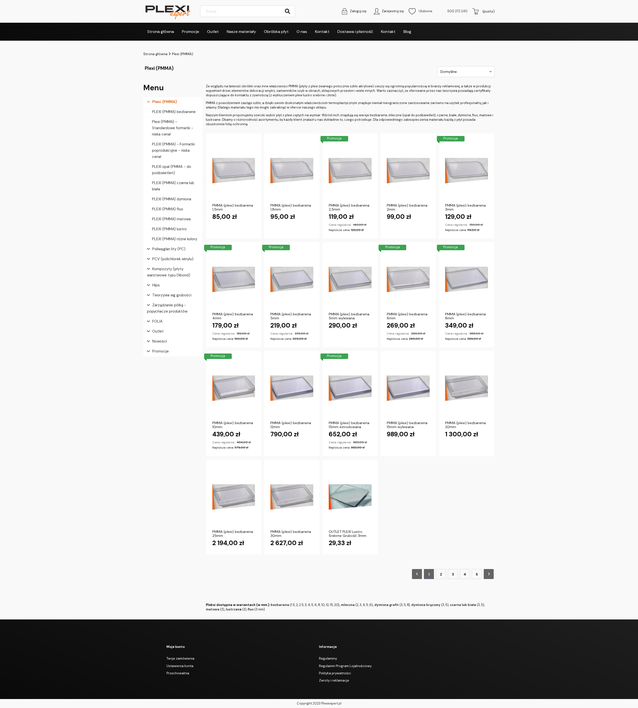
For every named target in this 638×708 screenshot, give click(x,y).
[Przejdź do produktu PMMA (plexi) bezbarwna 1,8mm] (291, 171)
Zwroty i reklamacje (334, 680)
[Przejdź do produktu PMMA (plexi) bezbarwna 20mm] (466, 388)
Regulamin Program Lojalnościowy (345, 666)
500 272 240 (457, 11)
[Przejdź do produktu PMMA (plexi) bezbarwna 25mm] (233, 497)
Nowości (159, 341)
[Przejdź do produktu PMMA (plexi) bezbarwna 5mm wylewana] (350, 279)
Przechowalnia (177, 673)
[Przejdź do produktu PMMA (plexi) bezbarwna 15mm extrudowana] (350, 388)
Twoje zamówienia (180, 658)
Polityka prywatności (335, 673)
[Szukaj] (287, 11)
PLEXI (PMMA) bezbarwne (174, 111)
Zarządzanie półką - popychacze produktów (167, 308)
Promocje (160, 351)
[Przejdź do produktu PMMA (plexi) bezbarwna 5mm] (291, 279)
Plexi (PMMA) (164, 101)
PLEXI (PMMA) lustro (169, 229)
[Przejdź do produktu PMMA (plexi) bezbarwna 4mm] (233, 279)
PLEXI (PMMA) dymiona (171, 199)
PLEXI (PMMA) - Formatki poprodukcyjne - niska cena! (173, 150)
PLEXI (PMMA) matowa (171, 219)
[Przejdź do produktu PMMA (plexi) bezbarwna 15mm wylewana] (408, 388)
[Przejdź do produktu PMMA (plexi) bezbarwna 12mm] (291, 388)
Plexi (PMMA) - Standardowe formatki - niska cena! (172, 128)
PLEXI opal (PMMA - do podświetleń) (171, 169)
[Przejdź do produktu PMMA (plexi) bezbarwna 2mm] (408, 171)
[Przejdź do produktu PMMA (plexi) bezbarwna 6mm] (408, 279)
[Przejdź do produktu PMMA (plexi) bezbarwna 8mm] (466, 279)
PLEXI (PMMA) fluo (167, 209)
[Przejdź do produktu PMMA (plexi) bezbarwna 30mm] (291, 497)
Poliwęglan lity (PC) (168, 248)
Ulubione (420, 11)
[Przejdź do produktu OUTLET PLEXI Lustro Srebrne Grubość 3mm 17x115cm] (350, 497)
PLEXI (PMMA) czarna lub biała (173, 186)
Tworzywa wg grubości (171, 295)
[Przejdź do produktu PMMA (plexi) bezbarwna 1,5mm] (233, 171)
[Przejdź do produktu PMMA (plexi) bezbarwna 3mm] (466, 171)
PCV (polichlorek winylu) (172, 258)
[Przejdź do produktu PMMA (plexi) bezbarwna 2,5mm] (350, 171)
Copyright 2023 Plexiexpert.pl (319, 703)
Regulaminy (328, 658)
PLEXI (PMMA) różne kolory (174, 238)
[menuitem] (160, 32)
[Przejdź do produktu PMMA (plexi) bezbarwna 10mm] (233, 388)
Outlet (158, 331)
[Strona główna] (168, 11)
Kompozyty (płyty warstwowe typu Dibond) (168, 272)
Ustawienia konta (179, 666)
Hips (156, 285)
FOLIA (157, 321)
